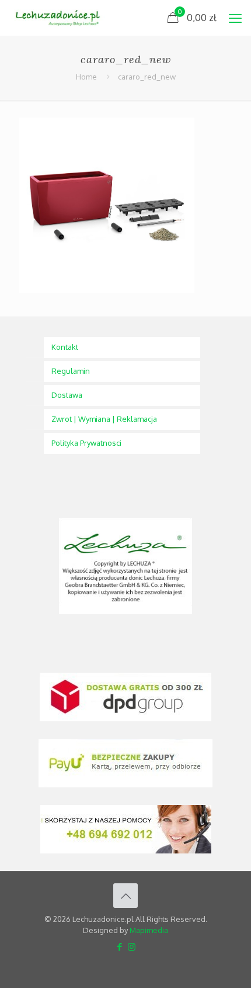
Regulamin (70, 371)
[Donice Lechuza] (61, 17)
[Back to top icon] (125, 895)
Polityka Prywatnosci (86, 442)
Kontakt (64, 347)
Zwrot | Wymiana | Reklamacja (104, 419)
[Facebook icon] (119, 946)
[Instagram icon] (131, 946)
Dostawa (66, 395)
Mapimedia (149, 930)
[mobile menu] (235, 17)
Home (86, 76)
